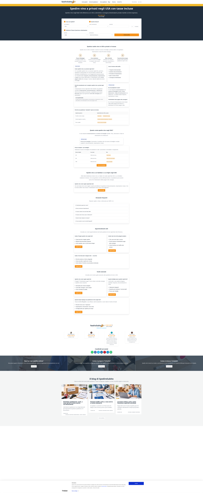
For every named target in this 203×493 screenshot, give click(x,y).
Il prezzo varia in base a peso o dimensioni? (84, 214)
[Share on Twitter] (98, 352)
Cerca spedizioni (103, 2)
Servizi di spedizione (93, 2)
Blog (109, 2)
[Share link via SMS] (111, 352)
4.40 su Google (109, 326)
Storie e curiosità (83, 414)
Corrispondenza (76, 414)
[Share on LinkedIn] (101, 352)
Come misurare (169, 366)
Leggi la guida (78, 246)
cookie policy (104, 486)
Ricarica (114, 2)
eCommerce (134, 412)
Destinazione (91, 32)
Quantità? (111, 24)
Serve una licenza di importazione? (82, 208)
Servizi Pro (119, 2)
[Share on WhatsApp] (92, 352)
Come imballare (101, 366)
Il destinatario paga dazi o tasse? (82, 205)
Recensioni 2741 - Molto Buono (101, 327)
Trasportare (71, 414)
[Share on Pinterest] (104, 352)
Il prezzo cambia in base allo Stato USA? (83, 211)
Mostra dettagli (74, 490)
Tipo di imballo (66, 24)
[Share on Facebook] (95, 352)
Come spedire (84, 2)
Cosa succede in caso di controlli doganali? (84, 221)
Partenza (65, 32)
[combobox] (76, 35)
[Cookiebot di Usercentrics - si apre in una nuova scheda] (64, 491)
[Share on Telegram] (107, 352)
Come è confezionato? (93, 24)
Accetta (136, 483)
